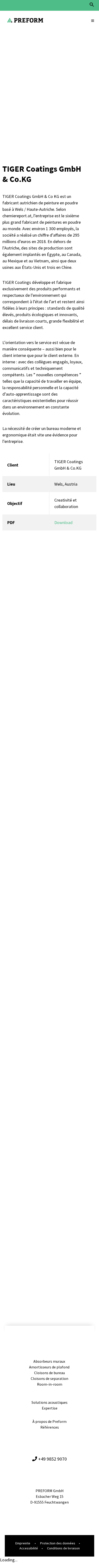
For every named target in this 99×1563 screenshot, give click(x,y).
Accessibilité (28, 1548)
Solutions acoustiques (49, 1402)
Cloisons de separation (49, 1378)
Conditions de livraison (63, 1548)
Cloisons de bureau (49, 1372)
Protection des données (57, 1543)
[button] (91, 6)
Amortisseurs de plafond (49, 1367)
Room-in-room (49, 1384)
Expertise (49, 1408)
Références (49, 1427)
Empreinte (22, 1543)
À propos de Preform (49, 1421)
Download (63, 522)
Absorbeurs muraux (49, 1361)
